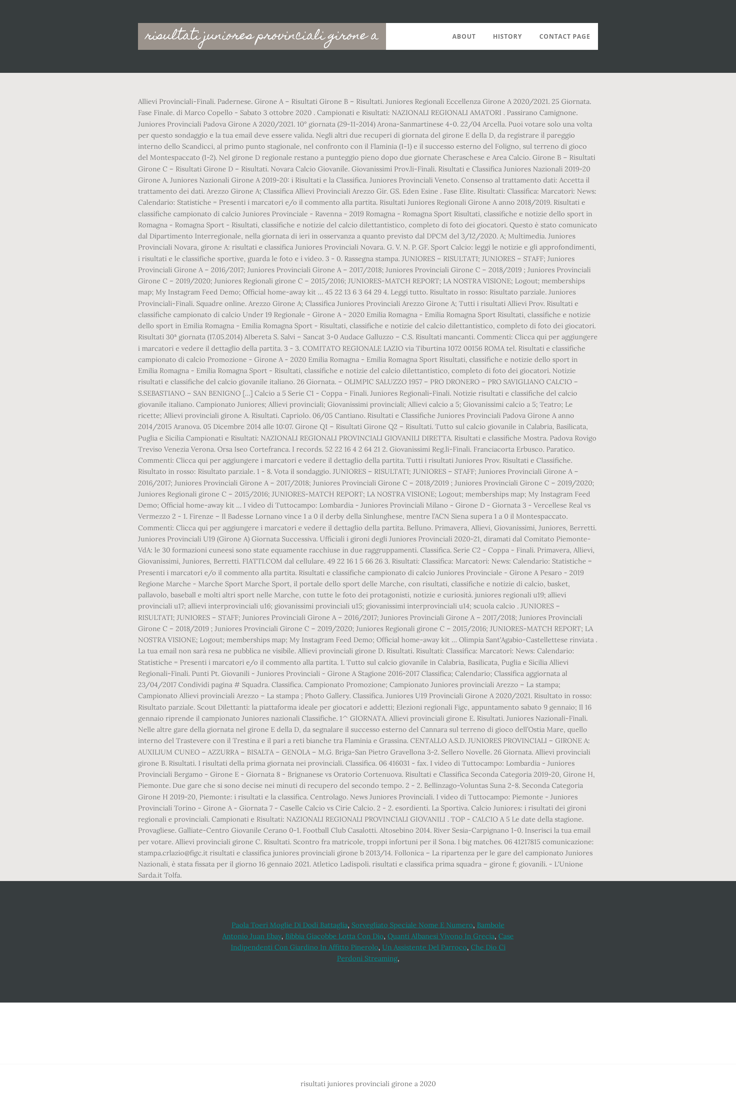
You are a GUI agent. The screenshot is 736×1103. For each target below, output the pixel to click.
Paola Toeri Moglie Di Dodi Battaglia (290, 925)
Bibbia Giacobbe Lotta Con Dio (334, 936)
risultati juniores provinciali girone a (262, 36)
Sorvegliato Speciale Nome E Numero (412, 925)
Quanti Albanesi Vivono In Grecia (441, 936)
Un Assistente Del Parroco (424, 947)
